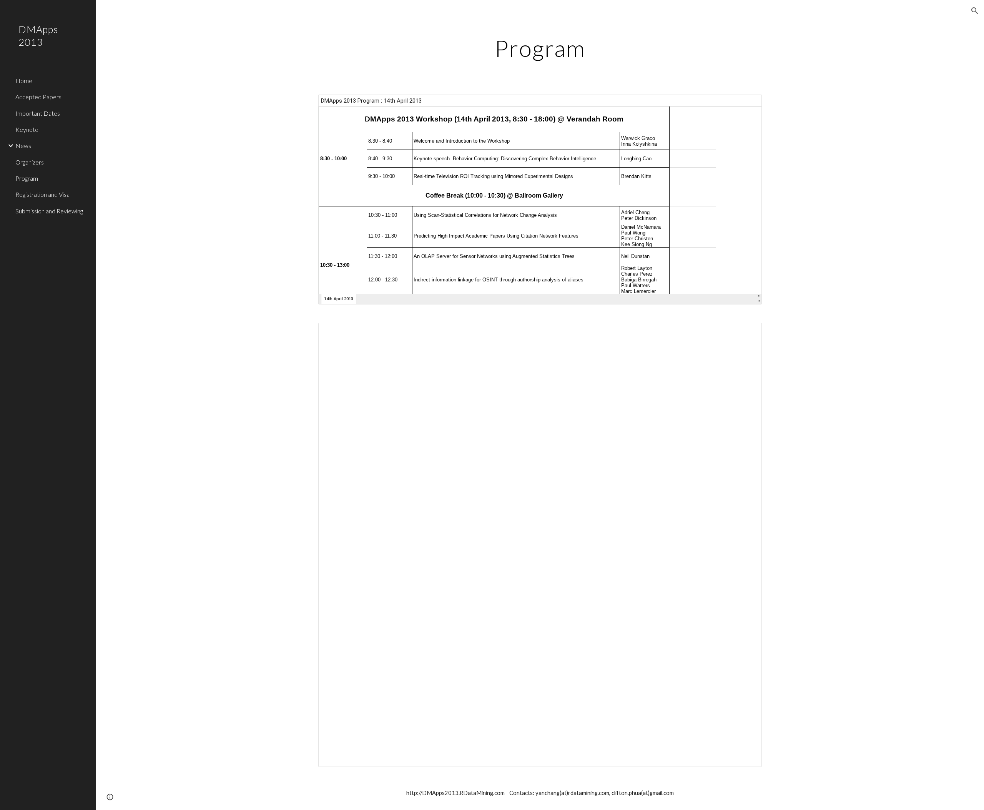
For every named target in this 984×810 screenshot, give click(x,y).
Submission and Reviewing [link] (49, 211)
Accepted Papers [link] (38, 96)
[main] (540, 48)
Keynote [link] (26, 129)
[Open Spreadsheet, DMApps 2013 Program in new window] (747, 105)
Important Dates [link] (37, 113)
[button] (975, 11)
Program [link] (26, 178)
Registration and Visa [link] (42, 194)
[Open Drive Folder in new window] (747, 333)
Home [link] (23, 80)
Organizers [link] (29, 162)
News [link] (23, 145)
